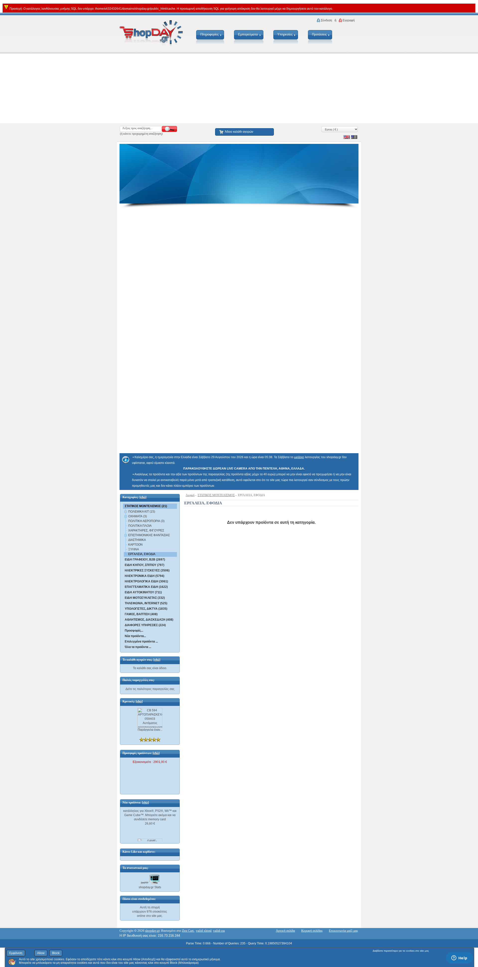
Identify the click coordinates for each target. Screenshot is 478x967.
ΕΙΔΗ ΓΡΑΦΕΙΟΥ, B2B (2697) (145, 559)
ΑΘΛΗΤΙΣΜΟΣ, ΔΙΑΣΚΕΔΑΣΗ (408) (149, 619)
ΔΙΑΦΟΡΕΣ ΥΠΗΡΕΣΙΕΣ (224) (145, 625)
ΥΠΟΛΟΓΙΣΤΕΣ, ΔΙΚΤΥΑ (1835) (146, 608)
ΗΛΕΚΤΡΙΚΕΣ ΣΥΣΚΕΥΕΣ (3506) (147, 570)
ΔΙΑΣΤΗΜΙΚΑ (137, 540)
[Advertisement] (149, 88)
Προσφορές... (134, 630)
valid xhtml (204, 930)
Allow (41, 953)
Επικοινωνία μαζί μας (343, 930)
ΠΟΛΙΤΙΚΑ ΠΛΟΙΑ (140, 525)
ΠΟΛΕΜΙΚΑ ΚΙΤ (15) (141, 511)
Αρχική (190, 495)
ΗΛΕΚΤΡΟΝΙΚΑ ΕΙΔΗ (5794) (144, 576)
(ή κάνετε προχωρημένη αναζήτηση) (141, 133)
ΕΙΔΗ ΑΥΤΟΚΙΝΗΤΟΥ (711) (143, 592)
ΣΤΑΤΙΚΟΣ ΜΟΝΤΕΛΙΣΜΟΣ (216, 495)
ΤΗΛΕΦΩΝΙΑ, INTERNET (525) (146, 603)
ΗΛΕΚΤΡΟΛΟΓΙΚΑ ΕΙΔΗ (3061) (146, 581)
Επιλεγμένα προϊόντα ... (141, 641)
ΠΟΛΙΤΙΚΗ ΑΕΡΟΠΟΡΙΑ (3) (146, 521)
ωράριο (299, 457)
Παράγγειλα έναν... (150, 729)
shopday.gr (152, 930)
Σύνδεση (326, 20)
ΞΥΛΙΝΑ (133, 549)
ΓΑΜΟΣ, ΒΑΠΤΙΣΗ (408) (141, 614)
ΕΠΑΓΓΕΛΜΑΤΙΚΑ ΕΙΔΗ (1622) (146, 587)
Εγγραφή (349, 20)
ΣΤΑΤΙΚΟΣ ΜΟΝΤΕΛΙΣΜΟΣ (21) (146, 506)
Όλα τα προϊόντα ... (138, 647)
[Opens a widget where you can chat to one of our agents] (459, 958)
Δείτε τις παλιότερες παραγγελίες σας (150, 689)
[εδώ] (142, 497)
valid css (219, 930)
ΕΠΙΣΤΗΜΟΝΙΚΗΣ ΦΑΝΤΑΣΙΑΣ (149, 535)
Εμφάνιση (15, 953)
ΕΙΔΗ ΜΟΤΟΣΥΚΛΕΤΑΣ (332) (145, 598)
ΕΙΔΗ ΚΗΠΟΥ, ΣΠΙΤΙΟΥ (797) (144, 565)
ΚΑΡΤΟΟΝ (135, 544)
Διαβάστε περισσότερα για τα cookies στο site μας (401, 950)
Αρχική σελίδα (285, 930)
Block (56, 953)
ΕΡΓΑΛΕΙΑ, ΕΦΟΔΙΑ (141, 554)
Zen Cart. (188, 930)
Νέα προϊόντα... (135, 636)
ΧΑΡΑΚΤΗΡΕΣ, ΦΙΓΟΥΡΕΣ (146, 530)
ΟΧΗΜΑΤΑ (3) (137, 516)
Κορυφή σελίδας (312, 930)
